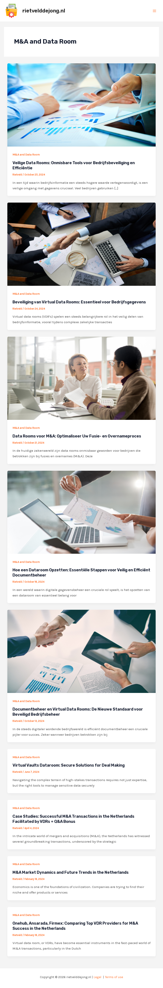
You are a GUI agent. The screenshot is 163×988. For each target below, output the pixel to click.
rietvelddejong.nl (43, 11)
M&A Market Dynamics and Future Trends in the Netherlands (71, 872)
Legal (97, 977)
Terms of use (114, 977)
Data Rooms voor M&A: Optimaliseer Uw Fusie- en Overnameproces (77, 436)
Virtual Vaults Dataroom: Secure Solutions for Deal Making (69, 765)
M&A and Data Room (26, 154)
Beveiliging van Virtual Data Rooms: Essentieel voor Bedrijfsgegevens (79, 302)
